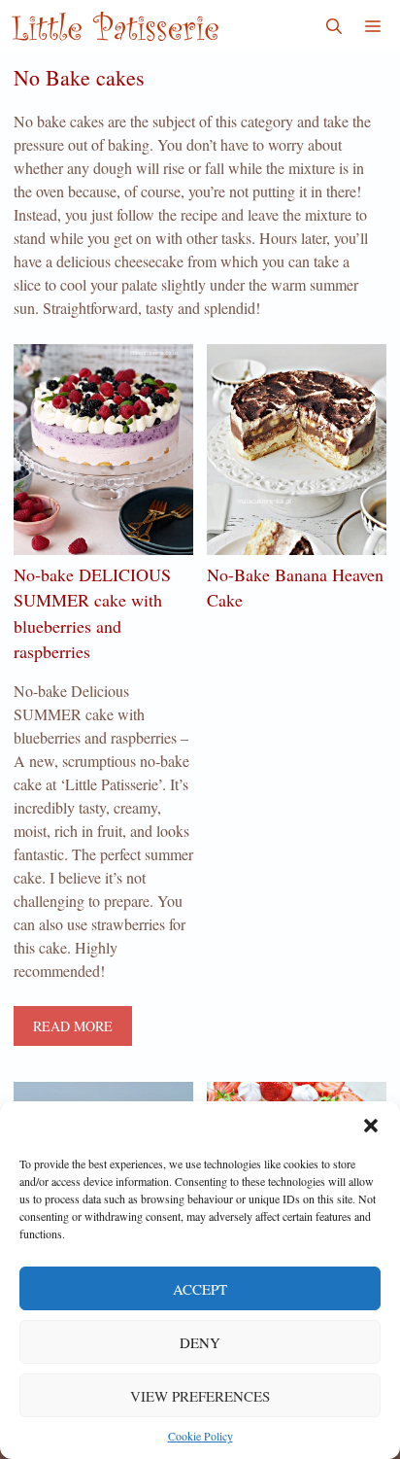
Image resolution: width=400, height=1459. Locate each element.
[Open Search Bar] (334, 26)
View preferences (200, 1396)
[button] (371, 1125)
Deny (200, 1342)
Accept (200, 1289)
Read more (73, 1026)
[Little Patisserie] (114, 26)
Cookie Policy (200, 1435)
